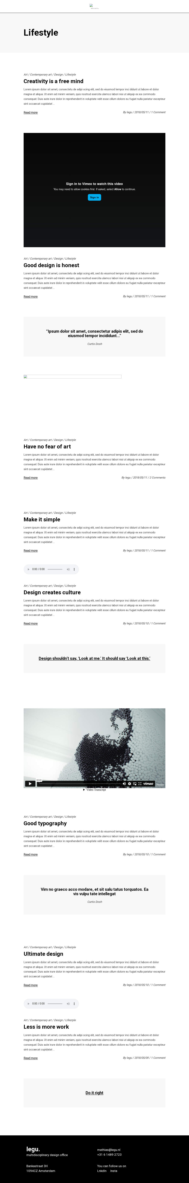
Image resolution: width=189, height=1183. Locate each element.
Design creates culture (52, 592)
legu (130, 112)
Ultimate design (43, 954)
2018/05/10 (141, 623)
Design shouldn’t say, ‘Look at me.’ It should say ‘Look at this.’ (94, 658)
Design (58, 74)
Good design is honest (51, 265)
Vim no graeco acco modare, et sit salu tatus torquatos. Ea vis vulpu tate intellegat (94, 891)
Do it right (94, 1093)
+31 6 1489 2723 (109, 1154)
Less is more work (46, 1026)
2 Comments (157, 477)
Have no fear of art (47, 446)
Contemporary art (40, 74)
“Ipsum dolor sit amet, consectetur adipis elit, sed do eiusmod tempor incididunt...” (94, 333)
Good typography (45, 823)
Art (25, 74)
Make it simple (42, 519)
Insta (113, 1171)
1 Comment (158, 112)
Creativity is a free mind (53, 81)
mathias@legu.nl (108, 1150)
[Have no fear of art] (72, 402)
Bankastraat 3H (37, 1166)
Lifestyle (70, 74)
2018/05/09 (141, 1057)
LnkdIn (102, 1171)
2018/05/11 (141, 112)
